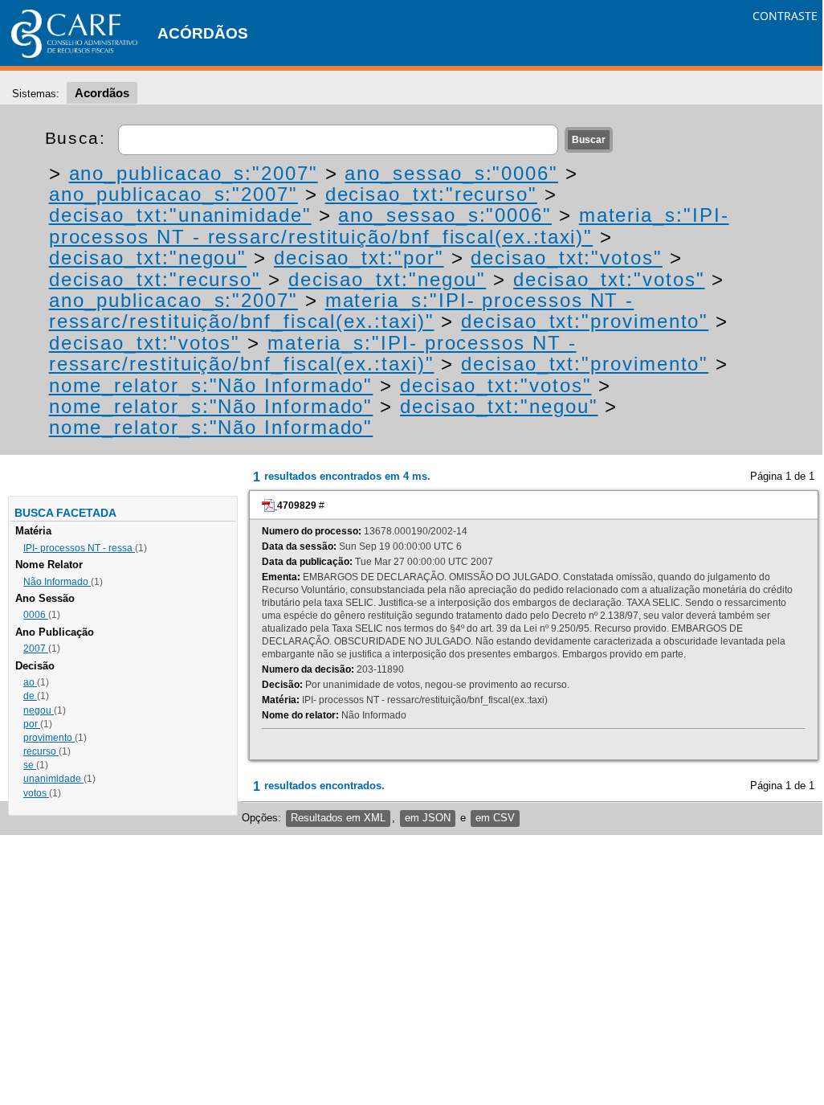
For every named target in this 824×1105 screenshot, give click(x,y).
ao (30, 682)
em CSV (495, 818)
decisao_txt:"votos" (566, 257)
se (29, 765)
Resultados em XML (338, 818)
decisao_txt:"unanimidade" (180, 215)
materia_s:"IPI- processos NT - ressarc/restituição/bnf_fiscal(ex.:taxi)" (389, 225)
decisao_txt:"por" (359, 257)
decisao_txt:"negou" (148, 257)
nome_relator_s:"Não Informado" (211, 385)
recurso (41, 751)
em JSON (428, 818)
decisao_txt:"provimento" (584, 321)
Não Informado (57, 581)
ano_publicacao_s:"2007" (193, 173)
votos (36, 793)
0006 (35, 614)
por (31, 724)
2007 (35, 648)
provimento (49, 737)
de (30, 696)
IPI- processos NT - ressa (79, 548)
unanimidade (53, 778)
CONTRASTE (785, 15)
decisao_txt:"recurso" (431, 194)
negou (38, 710)
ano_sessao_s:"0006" (451, 173)
